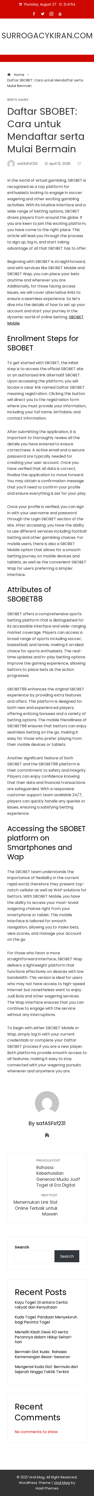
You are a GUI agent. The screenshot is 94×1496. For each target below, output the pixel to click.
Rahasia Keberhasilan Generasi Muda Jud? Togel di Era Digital (58, 1173)
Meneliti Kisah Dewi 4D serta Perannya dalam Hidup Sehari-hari (44, 1337)
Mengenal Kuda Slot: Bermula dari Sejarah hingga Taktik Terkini (46, 1369)
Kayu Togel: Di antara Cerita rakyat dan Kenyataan (41, 1305)
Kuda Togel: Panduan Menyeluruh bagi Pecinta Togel (46, 1319)
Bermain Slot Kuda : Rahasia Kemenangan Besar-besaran (42, 1354)
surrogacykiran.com (47, 35)
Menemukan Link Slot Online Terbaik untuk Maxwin (35, 1205)
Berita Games (17, 99)
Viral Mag (62, 1482)
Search (22, 1247)
